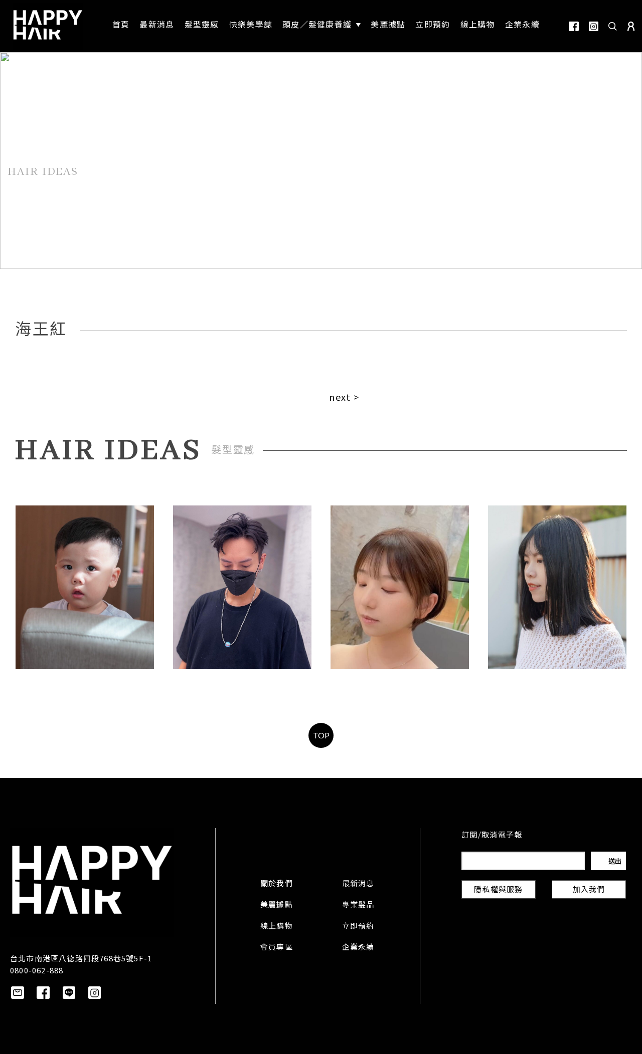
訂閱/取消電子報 (491, 835)
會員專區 (276, 947)
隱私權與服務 (498, 890)
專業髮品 (358, 905)
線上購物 (276, 926)
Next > (344, 396)
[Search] (612, 26)
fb (574, 26)
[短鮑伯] (400, 587)
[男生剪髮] (242, 587)
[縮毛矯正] (557, 587)
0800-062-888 (36, 970)
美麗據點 (276, 905)
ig (593, 26)
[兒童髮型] (85, 587)
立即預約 (358, 926)
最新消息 (358, 884)
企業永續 (358, 947)
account (630, 26)
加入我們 (589, 890)
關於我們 (276, 884)
